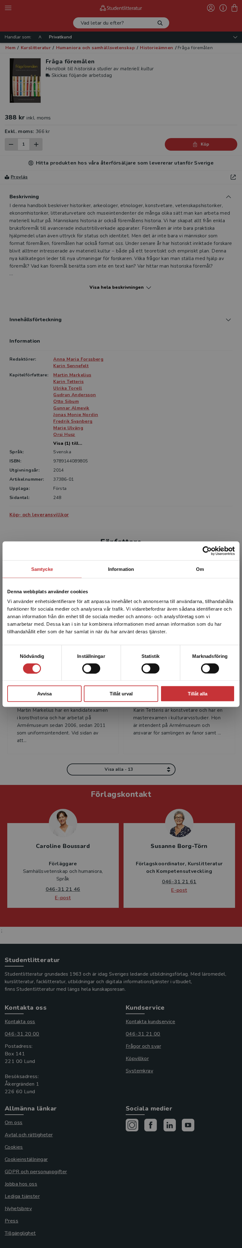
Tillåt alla (197, 693)
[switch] (91, 668)
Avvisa (44, 693)
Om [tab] (200, 569)
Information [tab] (121, 569)
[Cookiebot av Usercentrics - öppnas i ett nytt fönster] (207, 550)
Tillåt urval (121, 693)
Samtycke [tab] (42, 569)
